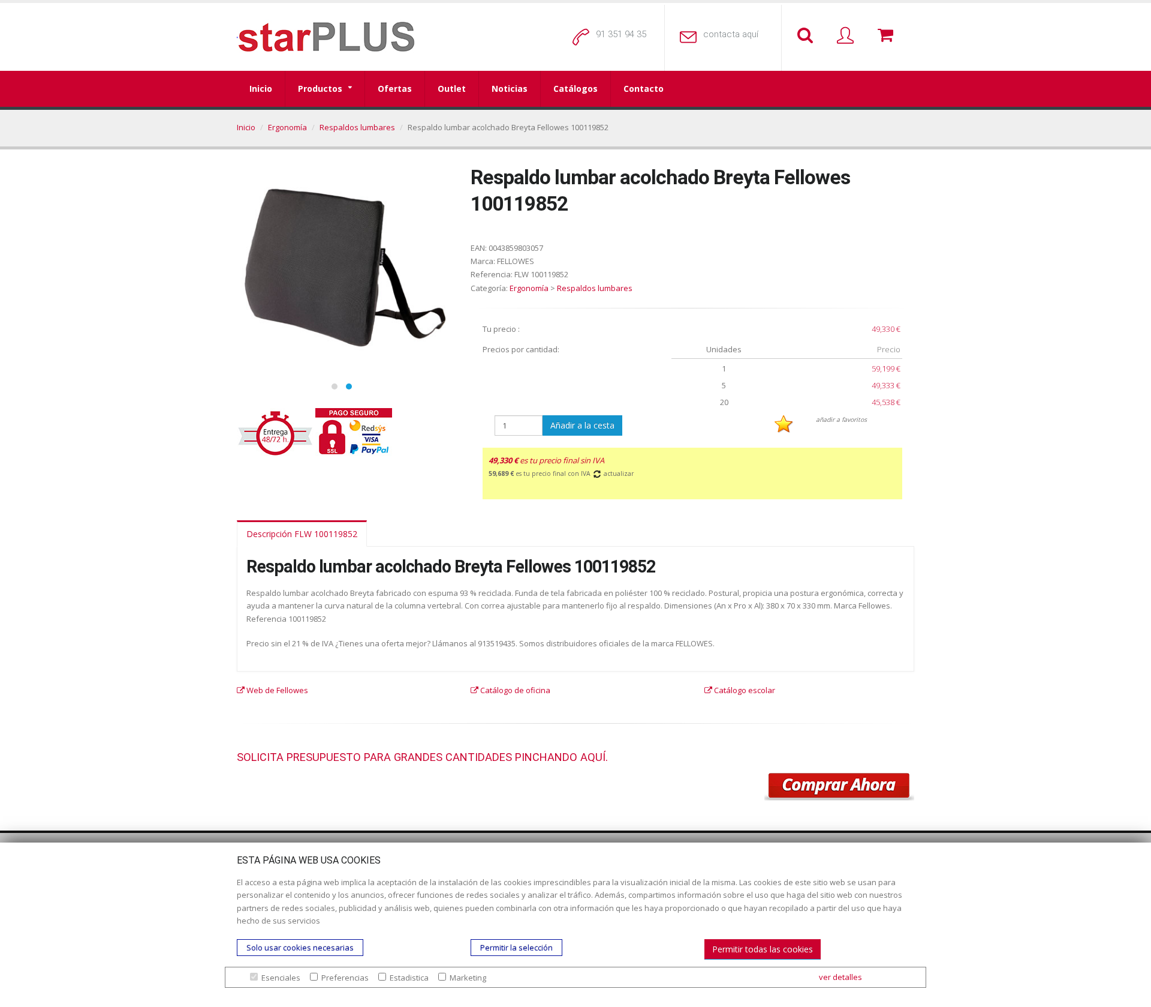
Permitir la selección (516, 947)
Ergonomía (287, 127)
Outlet (452, 88)
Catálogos (575, 88)
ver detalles (840, 977)
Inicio (260, 88)
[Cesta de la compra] (887, 36)
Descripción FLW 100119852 (301, 534)
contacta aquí (730, 34)
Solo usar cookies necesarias (300, 947)
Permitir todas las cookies (762, 949)
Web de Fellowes (276, 690)
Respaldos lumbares (357, 127)
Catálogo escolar (743, 690)
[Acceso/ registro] (847, 36)
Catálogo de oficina (514, 690)
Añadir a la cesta (582, 425)
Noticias (510, 88)
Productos (320, 88)
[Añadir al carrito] (839, 787)
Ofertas (395, 88)
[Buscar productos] (807, 36)
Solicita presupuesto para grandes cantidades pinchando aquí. (422, 757)
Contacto (643, 88)
